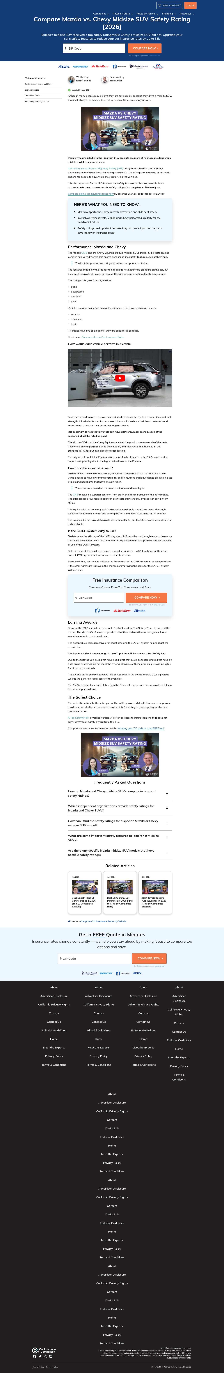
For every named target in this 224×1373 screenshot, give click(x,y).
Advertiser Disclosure (54, 996)
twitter (40, 1356)
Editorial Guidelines (54, 1030)
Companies (99, 13)
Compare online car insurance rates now (91, 193)
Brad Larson (116, 80)
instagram (45, 1356)
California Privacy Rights (54, 1004)
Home (74, 921)
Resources (185, 13)
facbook (35, 1356)
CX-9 (84, 252)
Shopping (167, 13)
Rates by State (121, 13)
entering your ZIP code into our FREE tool (141, 728)
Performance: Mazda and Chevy (38, 84)
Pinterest (51, 1356)
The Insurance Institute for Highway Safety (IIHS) (95, 168)
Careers (54, 1013)
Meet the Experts (54, 1047)
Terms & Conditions (54, 1064)
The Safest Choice (33, 96)
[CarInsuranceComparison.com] (47, 1350)
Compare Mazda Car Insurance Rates (103, 337)
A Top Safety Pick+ (78, 717)
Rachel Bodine (83, 80)
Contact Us (54, 1021)
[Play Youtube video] (120, 378)
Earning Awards (32, 90)
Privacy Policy (54, 1056)
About (54, 987)
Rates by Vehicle (146, 13)
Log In (190, 5)
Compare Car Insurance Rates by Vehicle (103, 921)
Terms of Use (155, 55)
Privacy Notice (52, 1367)
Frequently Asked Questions (37, 101)
